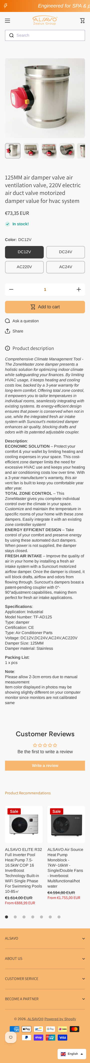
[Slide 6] (50, 916)
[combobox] (45, 35)
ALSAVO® (36, 1019)
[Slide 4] (32, 916)
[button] (82, 20)
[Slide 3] (24, 916)
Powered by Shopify (60, 1019)
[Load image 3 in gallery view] (48, 151)
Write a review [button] (45, 765)
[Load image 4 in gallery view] (66, 151)
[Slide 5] (41, 916)
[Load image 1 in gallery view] (12, 151)
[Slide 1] (6, 916)
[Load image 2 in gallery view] (30, 151)
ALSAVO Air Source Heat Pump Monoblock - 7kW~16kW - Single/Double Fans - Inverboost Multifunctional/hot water (65, 867)
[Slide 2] (15, 916)
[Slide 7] (59, 916)
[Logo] (45, 20)
